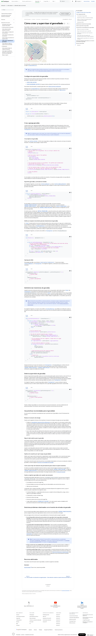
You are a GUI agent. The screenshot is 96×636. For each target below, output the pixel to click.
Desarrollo (37, 1)
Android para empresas (20, 616)
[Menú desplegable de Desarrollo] (40, 1)
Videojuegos (32, 614)
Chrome (35, 629)
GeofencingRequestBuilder (60, 184)
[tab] (26, 108)
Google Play (46, 1)
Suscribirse (82, 634)
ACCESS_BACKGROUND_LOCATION (33, 84)
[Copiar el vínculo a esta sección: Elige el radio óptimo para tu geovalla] (45, 438)
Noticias (17, 621)
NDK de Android (72, 622)
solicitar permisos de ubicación (54, 86)
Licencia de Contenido (65, 590)
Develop (3, 5)
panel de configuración (53, 541)
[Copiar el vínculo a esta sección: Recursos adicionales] (39, 559)
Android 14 (58, 620)
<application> (62, 90)
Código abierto (19, 620)
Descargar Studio (72, 621)
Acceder (93, 1)
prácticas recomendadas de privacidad (45, 462)
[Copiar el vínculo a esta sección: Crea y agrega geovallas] (41, 123)
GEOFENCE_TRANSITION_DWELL (60, 469)
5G (30, 623)
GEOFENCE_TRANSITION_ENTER (31, 204)
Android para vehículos (47, 620)
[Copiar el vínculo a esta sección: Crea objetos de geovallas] (39, 139)
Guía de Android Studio (73, 615)
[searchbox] (7, 10)
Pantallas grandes (46, 614)
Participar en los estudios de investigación (87, 622)
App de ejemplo (27, 567)
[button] (6, 19)
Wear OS (44, 616)
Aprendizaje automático (34, 616)
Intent (27, 223)
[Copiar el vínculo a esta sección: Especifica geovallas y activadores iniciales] (48, 181)
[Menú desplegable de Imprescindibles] (19, 1)
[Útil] (69, 19)
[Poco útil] (71, 19)
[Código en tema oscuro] (69, 93)
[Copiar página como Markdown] (68, 24)
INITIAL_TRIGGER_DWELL (43, 211)
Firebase (40, 629)
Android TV (45, 621)
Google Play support (86, 620)
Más (53, 1)
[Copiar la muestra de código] (71, 93)
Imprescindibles (15, 1)
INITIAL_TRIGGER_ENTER (61, 206)
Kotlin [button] (27, 108)
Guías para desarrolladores (74, 617)
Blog (17, 623)
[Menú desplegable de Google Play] (49, 1)
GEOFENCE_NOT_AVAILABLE (43, 501)
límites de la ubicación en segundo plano (60, 552)
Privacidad (31, 621)
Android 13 (58, 621)
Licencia (22, 634)
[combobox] (65, 1)
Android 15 (58, 618)
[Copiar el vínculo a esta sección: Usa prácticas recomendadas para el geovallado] (56, 411)
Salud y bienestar (33, 618)
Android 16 (58, 616)
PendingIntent (28, 129)
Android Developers (27, 19)
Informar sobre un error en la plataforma (88, 615)
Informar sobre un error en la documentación (88, 618)
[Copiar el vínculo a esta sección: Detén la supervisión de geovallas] (46, 373)
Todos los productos (58, 629)
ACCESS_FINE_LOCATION (31, 82)
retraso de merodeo (61, 472)
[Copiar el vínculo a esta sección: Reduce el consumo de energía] (41, 418)
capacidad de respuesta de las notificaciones (41, 422)
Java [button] (31, 108)
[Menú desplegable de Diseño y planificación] (32, 1)
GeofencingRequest (45, 184)
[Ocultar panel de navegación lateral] (13, 634)
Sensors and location (20, 5)
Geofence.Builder (34, 141)
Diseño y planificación (26, 1)
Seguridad (18, 618)
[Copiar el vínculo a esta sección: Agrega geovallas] (34, 260)
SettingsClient (29, 533)
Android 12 (58, 623)
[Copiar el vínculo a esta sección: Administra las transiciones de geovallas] (51, 288)
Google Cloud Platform (48, 629)
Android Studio (87, 1)
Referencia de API (72, 619)
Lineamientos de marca (29, 634)
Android (17, 614)
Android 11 (58, 625)
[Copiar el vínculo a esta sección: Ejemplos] (30, 565)
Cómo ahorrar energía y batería (44, 70)
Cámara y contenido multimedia (35, 620)
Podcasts (17, 625)
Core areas (10, 5)
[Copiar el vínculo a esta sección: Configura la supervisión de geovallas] (49, 76)
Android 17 (58, 614)
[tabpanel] (48, 114)
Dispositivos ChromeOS (47, 618)
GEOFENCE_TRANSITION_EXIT (30, 206)
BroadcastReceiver (33, 65)
